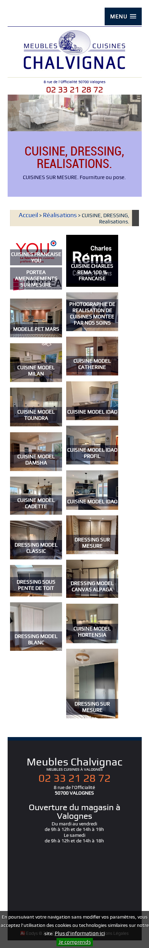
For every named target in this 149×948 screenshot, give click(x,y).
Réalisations (60, 215)
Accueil (28, 215)
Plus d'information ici (80, 933)
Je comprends (75, 942)
